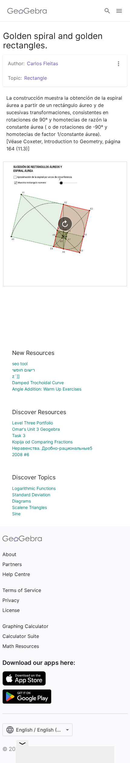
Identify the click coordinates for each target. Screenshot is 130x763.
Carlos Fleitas (42, 63)
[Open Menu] (119, 10)
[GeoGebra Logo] (27, 11)
